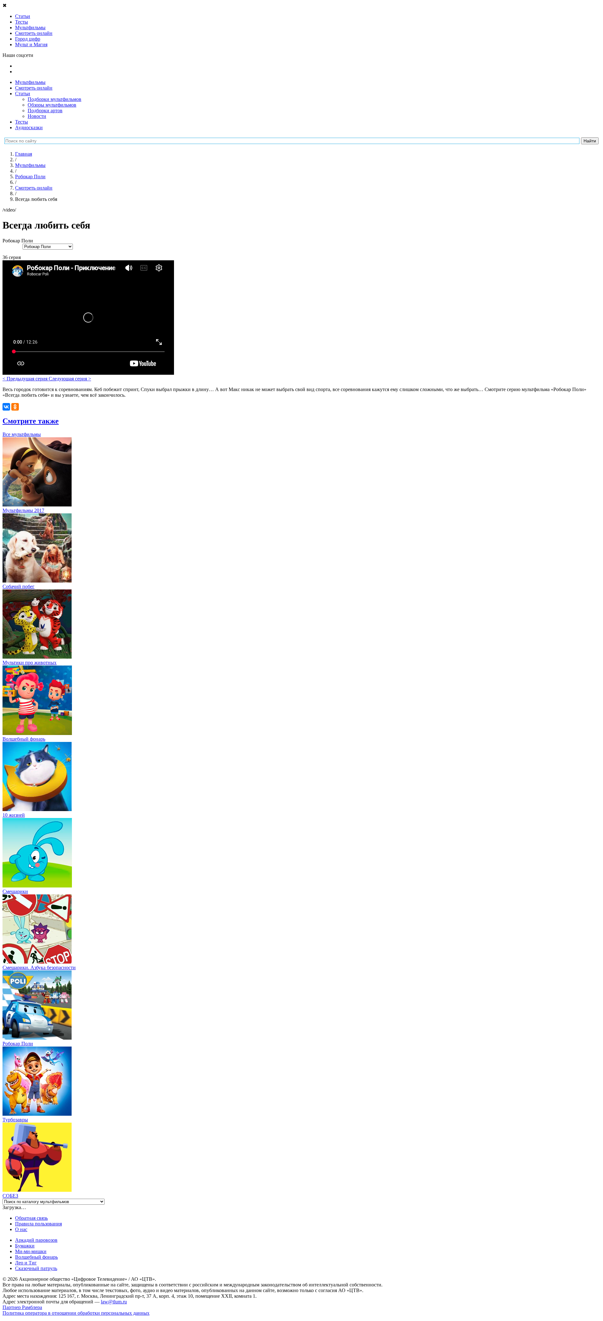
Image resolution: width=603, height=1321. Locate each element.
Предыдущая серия (26, 378)
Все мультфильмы (22, 434)
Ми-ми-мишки (30, 1251)
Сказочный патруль (36, 1268)
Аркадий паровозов (36, 1240)
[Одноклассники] (15, 407)
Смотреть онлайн (33, 88)
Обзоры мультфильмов (52, 105)
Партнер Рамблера (22, 1307)
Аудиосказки (29, 127)
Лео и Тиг (26, 1262)
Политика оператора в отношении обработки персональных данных (76, 1313)
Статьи (22, 93)
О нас (21, 1229)
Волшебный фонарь (36, 1257)
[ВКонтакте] (6, 407)
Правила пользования (38, 1223)
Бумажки (25, 1245)
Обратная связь (31, 1218)
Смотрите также (31, 421)
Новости (37, 116)
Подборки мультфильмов (54, 99)
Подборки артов (45, 110)
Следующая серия (70, 378)
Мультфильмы (30, 82)
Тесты (21, 121)
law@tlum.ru (114, 1301)
